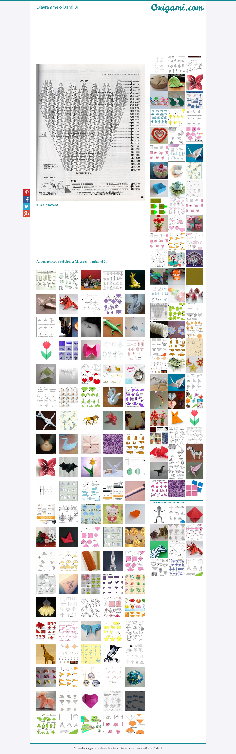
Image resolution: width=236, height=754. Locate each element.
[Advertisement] (90, 36)
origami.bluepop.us (47, 205)
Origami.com (176, 7)
